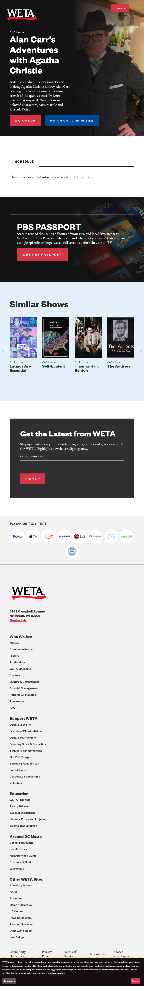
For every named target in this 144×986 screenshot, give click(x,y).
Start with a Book (21, 931)
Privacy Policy (47, 954)
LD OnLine (16, 911)
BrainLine (16, 898)
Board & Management (24, 688)
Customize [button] (9, 980)
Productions (17, 662)
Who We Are (21, 636)
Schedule (24, 161)
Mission (14, 643)
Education (19, 793)
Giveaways (17, 868)
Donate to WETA (20, 724)
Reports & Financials (23, 695)
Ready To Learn (20, 806)
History (14, 656)
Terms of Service (70, 954)
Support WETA (24, 718)
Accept (135, 980)
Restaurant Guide (21, 862)
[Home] (22, 15)
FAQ (12, 708)
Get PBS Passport (21, 757)
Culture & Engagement (24, 682)
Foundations (18, 770)
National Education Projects (28, 819)
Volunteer (16, 783)
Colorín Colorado (21, 905)
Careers (15, 675)
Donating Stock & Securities (28, 744)
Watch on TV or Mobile (71, 120)
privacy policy (57, 973)
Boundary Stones (21, 885)
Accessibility (97, 954)
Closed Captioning (121, 954)
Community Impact (22, 649)
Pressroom (17, 701)
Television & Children (23, 826)
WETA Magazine (20, 669)
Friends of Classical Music (26, 731)
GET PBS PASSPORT (42, 254)
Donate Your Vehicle (23, 737)
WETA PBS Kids (20, 800)
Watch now (25, 120)
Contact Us (18, 620)
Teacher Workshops (22, 813)
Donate (120, 8)
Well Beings (17, 937)
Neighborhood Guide (23, 855)
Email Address (31, 456)
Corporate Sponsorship (25, 776)
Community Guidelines (18, 954)
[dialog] (72, 972)
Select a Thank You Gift (24, 763)
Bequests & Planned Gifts (26, 750)
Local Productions (21, 842)
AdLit (13, 892)
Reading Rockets (21, 918)
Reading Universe (21, 924)
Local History (18, 849)
